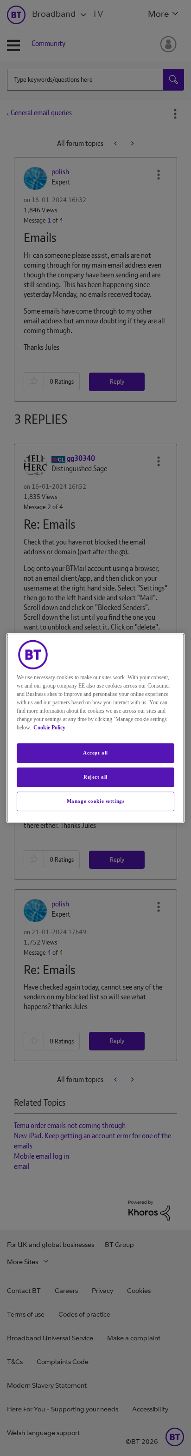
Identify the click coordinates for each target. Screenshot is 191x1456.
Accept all (95, 752)
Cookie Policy (49, 727)
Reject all (95, 777)
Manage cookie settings (96, 801)
